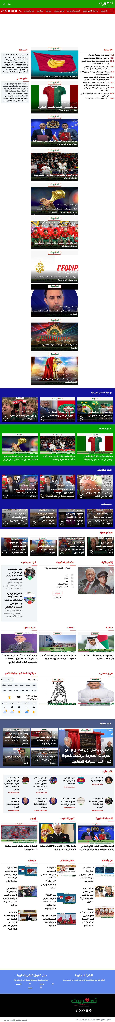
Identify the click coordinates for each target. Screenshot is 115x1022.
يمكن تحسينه (63, 584)
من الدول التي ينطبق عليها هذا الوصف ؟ (68, 781)
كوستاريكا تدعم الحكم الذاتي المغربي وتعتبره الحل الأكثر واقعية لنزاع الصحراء (40, 784)
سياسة (48, 11)
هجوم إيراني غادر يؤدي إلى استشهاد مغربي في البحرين (68, 801)
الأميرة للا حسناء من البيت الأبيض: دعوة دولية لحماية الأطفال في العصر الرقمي (11, 784)
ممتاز (66, 578)
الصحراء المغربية (73, 11)
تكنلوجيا (40, 11)
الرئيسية (104, 11)
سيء (66, 581)
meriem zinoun (97, 784)
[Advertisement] (57, 31)
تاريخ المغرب (59, 11)
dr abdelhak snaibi (40, 810)
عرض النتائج (57, 597)
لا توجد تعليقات (62, 587)
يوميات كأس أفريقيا (90, 11)
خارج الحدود (29, 11)
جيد (66, 575)
